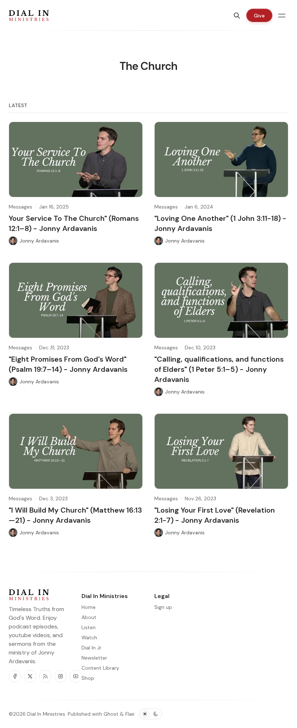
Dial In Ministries (46, 714)
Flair (129, 714)
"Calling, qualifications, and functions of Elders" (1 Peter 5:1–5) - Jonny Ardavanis (219, 369)
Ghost (111, 714)
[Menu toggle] (281, 15)
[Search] (236, 15)
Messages (20, 206)
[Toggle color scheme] (150, 713)
